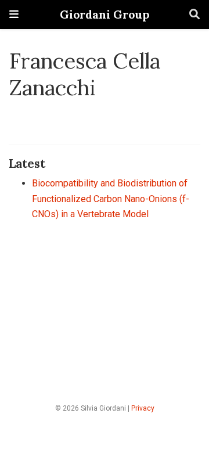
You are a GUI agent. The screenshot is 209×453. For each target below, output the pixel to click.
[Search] (194, 14)
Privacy (142, 408)
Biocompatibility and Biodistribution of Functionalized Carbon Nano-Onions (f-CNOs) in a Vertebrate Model (110, 199)
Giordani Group (104, 14)
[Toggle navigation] (14, 14)
